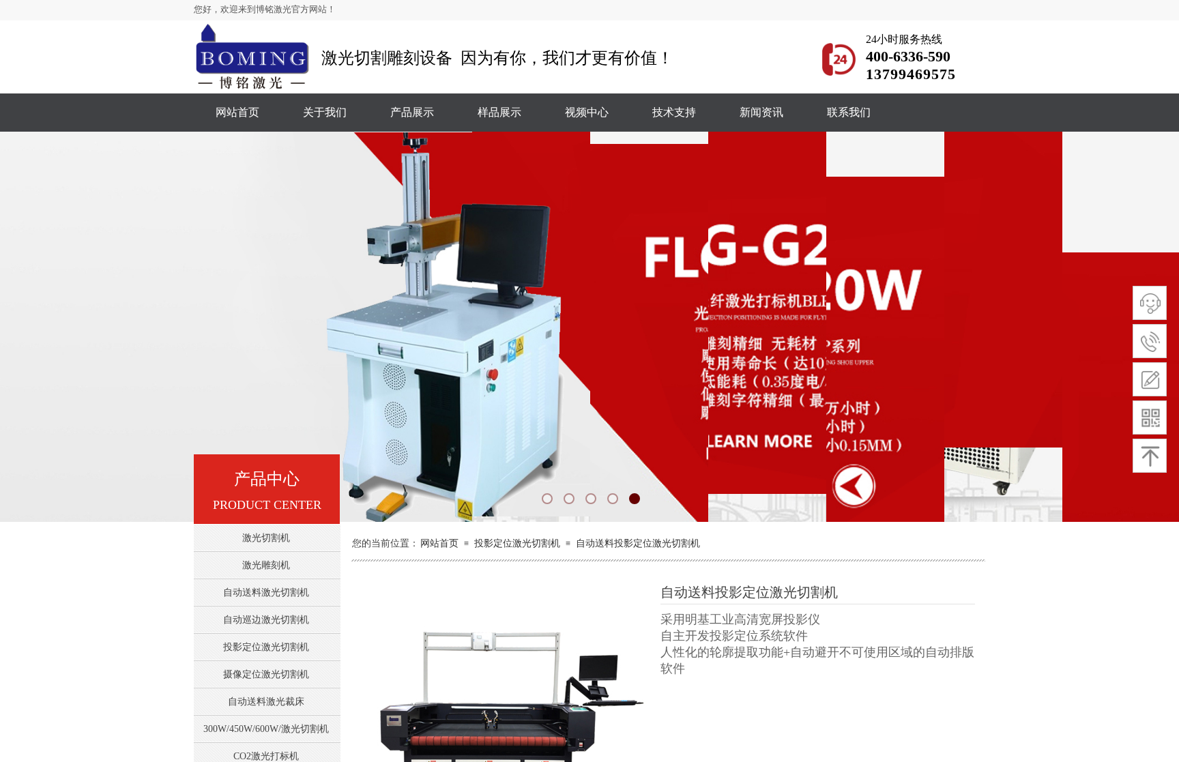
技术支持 (674, 112)
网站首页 (237, 112)
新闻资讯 (761, 112)
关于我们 (325, 112)
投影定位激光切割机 (517, 543)
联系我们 (849, 112)
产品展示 (412, 112)
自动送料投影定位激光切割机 (638, 543)
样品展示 (499, 112)
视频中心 (587, 112)
